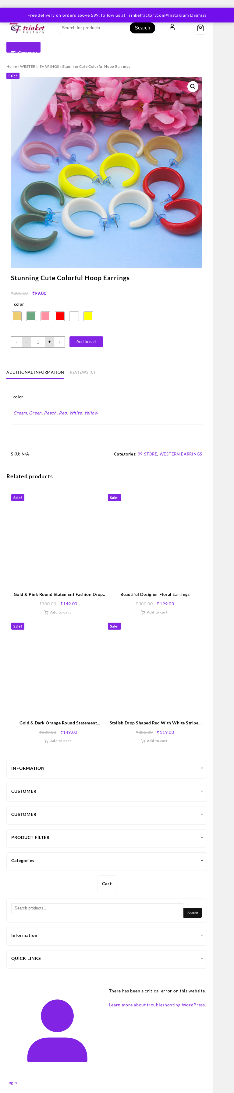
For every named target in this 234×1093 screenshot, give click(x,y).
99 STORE (148, 454)
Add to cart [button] (60, 612)
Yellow (91, 412)
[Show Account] (172, 28)
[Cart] (200, 28)
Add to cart (86, 341)
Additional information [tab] (35, 372)
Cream (20, 412)
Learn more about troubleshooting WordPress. (157, 1004)
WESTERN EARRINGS (39, 66)
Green (35, 412)
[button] (192, 86)
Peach (50, 412)
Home (11, 66)
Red (63, 412)
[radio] (16, 316)
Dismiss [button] (198, 15)
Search (142, 27)
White (75, 412)
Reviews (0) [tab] (82, 372)
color (19, 304)
